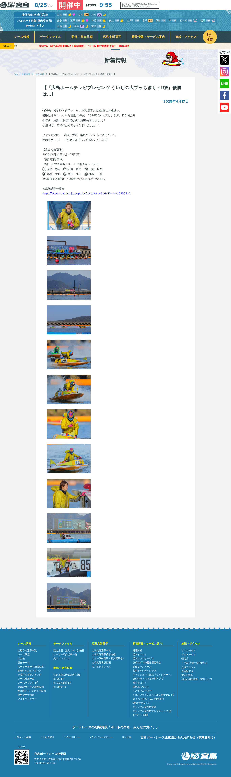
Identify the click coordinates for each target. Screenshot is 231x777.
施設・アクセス (186, 36)
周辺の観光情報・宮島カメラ (196, 679)
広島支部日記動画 (101, 662)
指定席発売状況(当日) (195, 662)
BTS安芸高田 (60, 682)
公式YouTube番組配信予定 (147, 662)
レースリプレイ (26, 682)
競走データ (24, 662)
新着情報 (137, 650)
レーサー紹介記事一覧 (65, 654)
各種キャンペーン (142, 666)
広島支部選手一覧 (101, 650)
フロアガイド (188, 650)
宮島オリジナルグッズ (144, 670)
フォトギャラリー (27, 698)
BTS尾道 (58, 686)
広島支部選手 (112, 36)
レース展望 (24, 654)
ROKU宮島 (187, 675)
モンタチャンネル (101, 666)
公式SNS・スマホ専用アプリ (148, 678)
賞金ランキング (61, 658)
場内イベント (140, 654)
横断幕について (141, 686)
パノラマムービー (142, 690)
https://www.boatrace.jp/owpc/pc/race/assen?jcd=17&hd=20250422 (86, 193)
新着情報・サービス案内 (148, 36)
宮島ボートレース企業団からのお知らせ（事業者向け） (179, 737)
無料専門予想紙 (26, 694)
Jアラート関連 (140, 714)
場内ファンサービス (143, 658)
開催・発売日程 (82, 36)
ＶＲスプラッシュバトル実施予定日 (151, 694)
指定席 (185, 658)
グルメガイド (188, 654)
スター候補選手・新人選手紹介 (108, 658)
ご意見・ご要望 (22, 737)
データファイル (50, 36)
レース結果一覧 (26, 678)
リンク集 (126, 737)
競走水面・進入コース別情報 (68, 650)
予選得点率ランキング (29, 674)
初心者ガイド (140, 682)
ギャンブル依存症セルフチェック (150, 710)
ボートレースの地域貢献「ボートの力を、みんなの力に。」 (115, 727)
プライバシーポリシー (101, 737)
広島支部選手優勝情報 (104, 654)
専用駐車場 (187, 671)
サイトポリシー (71, 737)
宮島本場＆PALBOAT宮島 (66, 674)
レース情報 (21, 36)
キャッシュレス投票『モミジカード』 (153, 674)
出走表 (21, 658)
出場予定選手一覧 (27, 650)
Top (16, 74)
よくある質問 (47, 737)
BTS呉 (56, 678)
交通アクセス (188, 667)
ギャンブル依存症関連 (144, 706)
